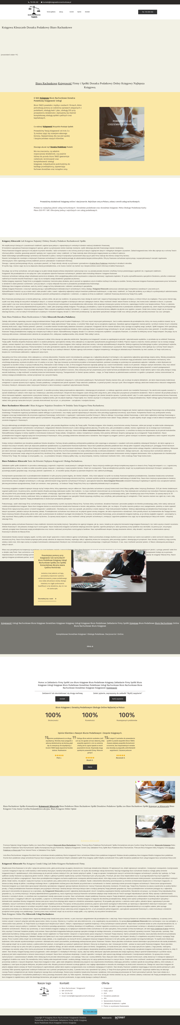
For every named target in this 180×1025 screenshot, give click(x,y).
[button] (63, 12)
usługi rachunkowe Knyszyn (30, 858)
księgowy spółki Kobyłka (95, 858)
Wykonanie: (107, 1018)
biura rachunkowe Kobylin (61, 858)
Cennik (72, 12)
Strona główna (51, 12)
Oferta (61, 12)
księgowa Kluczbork (29, 855)
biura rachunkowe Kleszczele (165, 858)
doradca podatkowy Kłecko (58, 855)
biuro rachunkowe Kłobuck (86, 855)
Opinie (79, 12)
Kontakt (87, 12)
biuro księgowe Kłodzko (145, 855)
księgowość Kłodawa (115, 855)
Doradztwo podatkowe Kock (133, 858)
